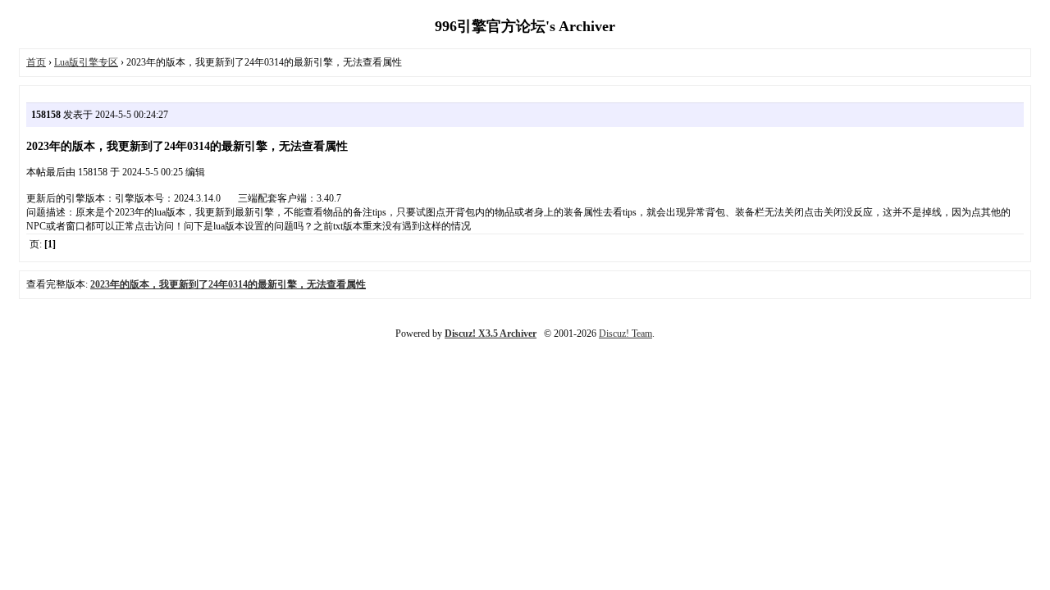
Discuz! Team (625, 333)
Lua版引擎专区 (86, 62)
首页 (36, 62)
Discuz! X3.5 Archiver (490, 333)
